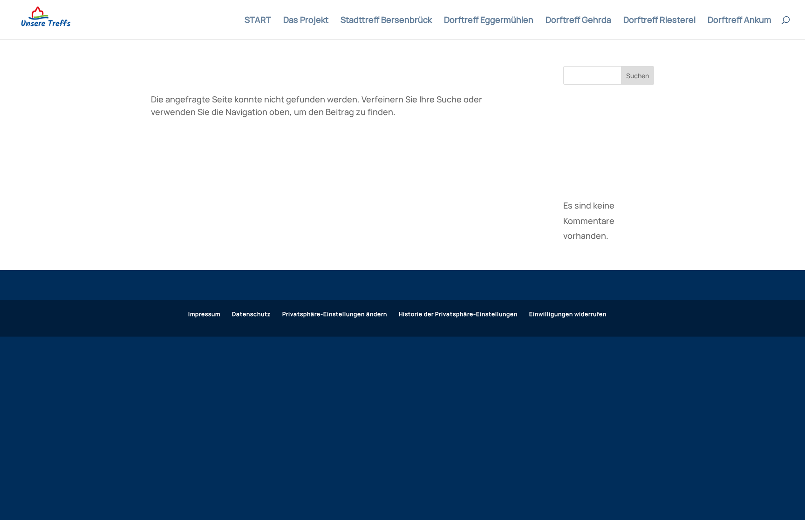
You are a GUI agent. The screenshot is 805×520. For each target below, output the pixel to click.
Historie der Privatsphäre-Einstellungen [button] (458, 314)
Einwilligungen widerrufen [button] (568, 314)
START (258, 20)
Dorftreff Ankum (739, 20)
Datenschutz (251, 314)
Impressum (204, 314)
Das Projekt (305, 20)
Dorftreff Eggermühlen (488, 20)
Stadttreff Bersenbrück (386, 20)
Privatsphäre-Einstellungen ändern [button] (334, 314)
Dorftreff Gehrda (578, 20)
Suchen (637, 75)
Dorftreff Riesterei (659, 20)
